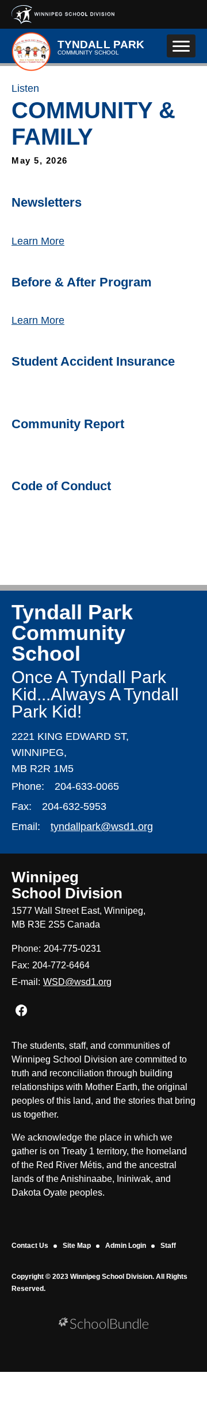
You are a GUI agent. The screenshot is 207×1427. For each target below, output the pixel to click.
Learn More (38, 241)
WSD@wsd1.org (77, 982)
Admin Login (125, 1246)
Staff (168, 1246)
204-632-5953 (74, 806)
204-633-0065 (87, 786)
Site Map (77, 1246)
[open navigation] (181, 45)
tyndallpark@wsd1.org (102, 826)
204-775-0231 (72, 948)
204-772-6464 (61, 965)
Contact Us (30, 1246)
